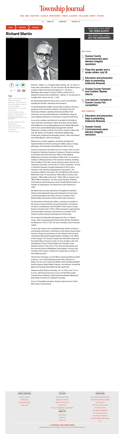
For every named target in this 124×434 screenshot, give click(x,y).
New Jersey (9, 37)
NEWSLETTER (102, 2)
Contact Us (76, 22)
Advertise (62, 22)
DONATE (113, 2)
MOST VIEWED (86, 51)
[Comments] (23, 85)
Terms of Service (56, 427)
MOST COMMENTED (88, 111)
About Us (50, 22)
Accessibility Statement (78, 427)
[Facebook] (11, 85)
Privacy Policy (66, 427)
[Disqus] (43, 312)
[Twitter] (17, 85)
